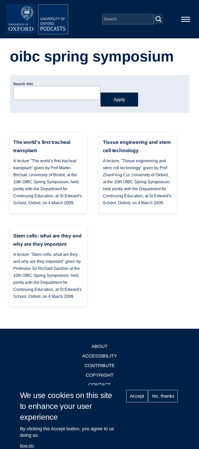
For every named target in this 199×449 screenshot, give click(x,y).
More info (27, 446)
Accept (137, 396)
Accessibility (99, 356)
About (99, 346)
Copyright (99, 375)
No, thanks (163, 396)
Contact (99, 384)
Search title (23, 84)
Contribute (99, 365)
